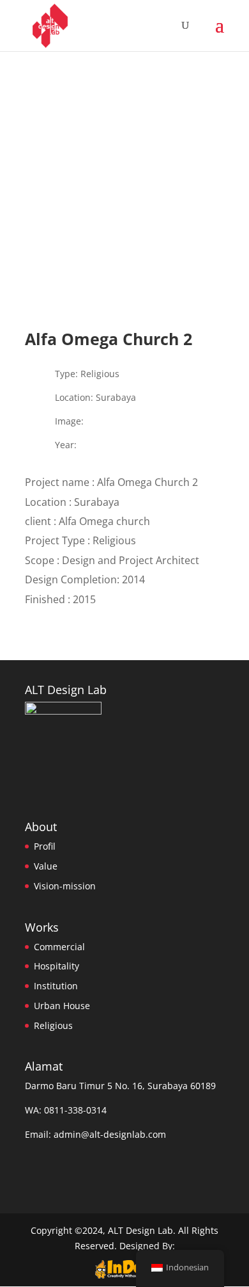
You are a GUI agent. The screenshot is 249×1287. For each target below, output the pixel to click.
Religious (53, 1025)
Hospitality (56, 966)
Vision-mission (65, 886)
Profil (45, 846)
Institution (56, 986)
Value (45, 866)
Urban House (62, 1006)
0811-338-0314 (75, 1110)
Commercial (59, 947)
